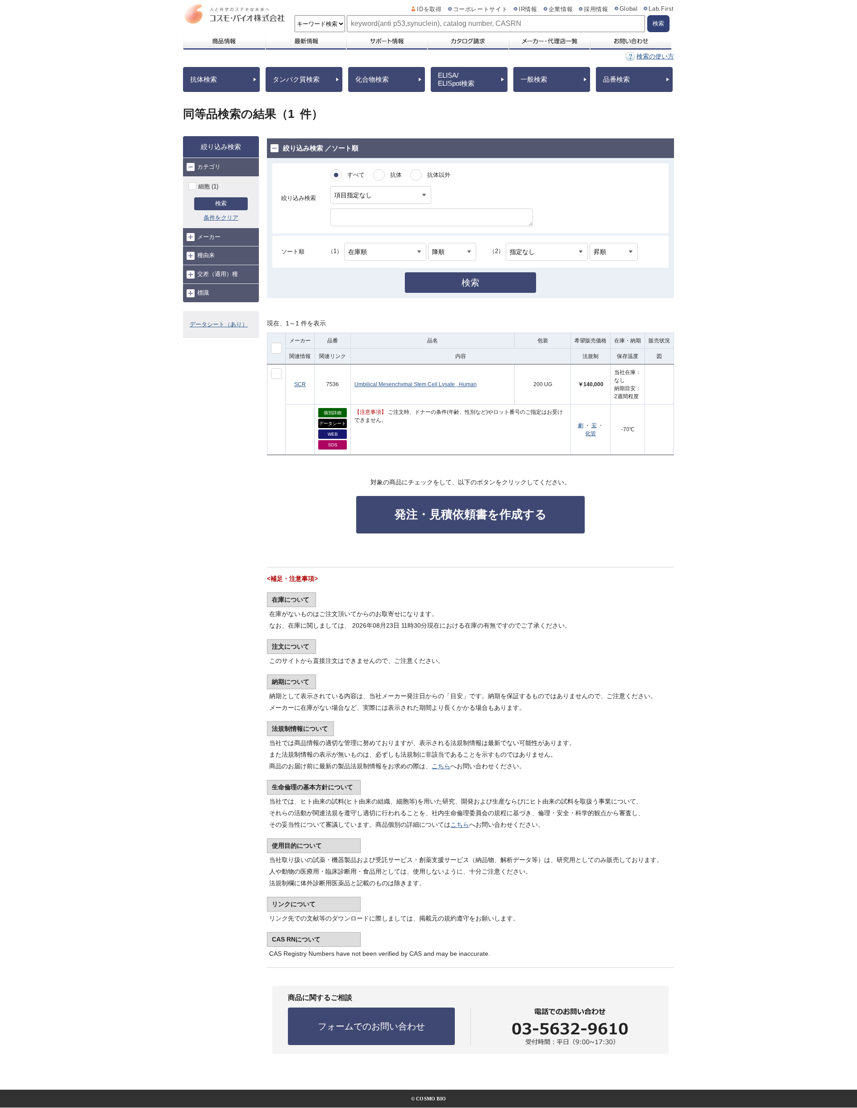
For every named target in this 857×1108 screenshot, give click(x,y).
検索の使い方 (655, 56)
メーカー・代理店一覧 (549, 41)
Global (629, 9)
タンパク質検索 (296, 79)
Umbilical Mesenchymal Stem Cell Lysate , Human (415, 384)
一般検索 (533, 79)
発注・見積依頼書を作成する (471, 514)
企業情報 (561, 9)
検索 (221, 203)
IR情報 (528, 9)
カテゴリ (208, 166)
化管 (590, 433)
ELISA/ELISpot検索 (456, 79)
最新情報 (305, 41)
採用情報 (596, 9)
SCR (300, 384)
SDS (332, 444)
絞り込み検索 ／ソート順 (320, 148)
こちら (441, 766)
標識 (203, 292)
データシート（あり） (219, 324)
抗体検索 (203, 79)
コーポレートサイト (480, 9)
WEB (333, 434)
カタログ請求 (467, 41)
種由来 (206, 255)
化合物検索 (372, 79)
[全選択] (276, 348)
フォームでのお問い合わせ (371, 1026)
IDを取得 (429, 9)
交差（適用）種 (217, 274)
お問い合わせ (630, 41)
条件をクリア (221, 217)
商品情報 (224, 41)
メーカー (208, 236)
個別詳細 (332, 412)
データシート (332, 423)
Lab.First (661, 9)
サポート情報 (386, 41)
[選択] (276, 373)
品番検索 (616, 79)
